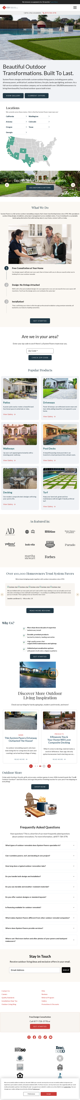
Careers (4, 994)
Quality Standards (8, 998)
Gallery (44, 1001)
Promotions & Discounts (50, 1004)
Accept (49, 1094)
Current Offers (36, 96)
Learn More (54, 2)
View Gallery (13, 96)
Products (20, 734)
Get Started (40, 321)
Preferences (31, 1094)
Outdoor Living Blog (9, 1004)
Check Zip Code (40, 358)
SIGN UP (66, 970)
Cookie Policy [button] (67, 1087)
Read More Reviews (40, 610)
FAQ (43, 991)
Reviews (45, 994)
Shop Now (40, 787)
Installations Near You (9, 1001)
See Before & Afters (40, 188)
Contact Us (6, 991)
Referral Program (48, 998)
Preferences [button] (36, 1089)
